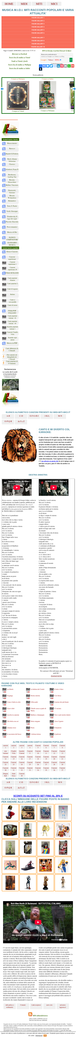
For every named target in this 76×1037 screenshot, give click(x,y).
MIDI (24, 4)
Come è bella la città (13, 702)
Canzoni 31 (13, 769)
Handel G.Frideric (12, 154)
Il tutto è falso (58, 689)
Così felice (57, 696)
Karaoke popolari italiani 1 (12, 328)
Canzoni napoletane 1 (12, 263)
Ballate (12, 294)
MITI (39, 4)
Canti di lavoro (12, 305)
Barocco (12, 148)
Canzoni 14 (5, 758)
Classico (12, 164)
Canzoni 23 (13, 763)
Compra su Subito (47, 79)
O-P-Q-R (8, 421)
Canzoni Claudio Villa (12, 333)
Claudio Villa (13, 752)
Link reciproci (36, 1005)
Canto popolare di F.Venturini (12, 362)
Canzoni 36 (54, 769)
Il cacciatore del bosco (14, 734)
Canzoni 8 (62, 746)
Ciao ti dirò (10, 708)
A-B (8, 415)
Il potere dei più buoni (61, 702)
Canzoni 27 (46, 763)
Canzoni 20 (54, 758)
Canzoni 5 (38, 746)
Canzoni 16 (21, 758)
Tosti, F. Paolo (12, 206)
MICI (54, 4)
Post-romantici (12, 227)
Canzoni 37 (62, 769)
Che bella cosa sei (13, 721)
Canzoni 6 (46, 746)
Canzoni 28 (54, 763)
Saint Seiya (13, 774)
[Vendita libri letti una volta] (10, 130)
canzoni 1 (5, 746)
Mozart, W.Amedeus (12, 196)
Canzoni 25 (30, 763)
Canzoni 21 (62, 758)
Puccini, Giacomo (12, 222)
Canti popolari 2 (12, 283)
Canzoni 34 (38, 769)
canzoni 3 (21, 746)
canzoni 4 (29, 746)
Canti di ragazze (12, 289)
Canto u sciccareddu (12, 301)
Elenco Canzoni (12, 251)
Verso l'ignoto (58, 721)
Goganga (10, 696)
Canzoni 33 (30, 769)
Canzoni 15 (13, 758)
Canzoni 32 (21, 769)
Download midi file (56, 676)
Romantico (12, 201)
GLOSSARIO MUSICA (12, 243)
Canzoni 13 (62, 752)
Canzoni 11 (46, 752)
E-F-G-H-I (34, 415)
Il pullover (57, 734)
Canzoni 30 (5, 769)
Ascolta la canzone (13, 715)
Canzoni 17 (30, 758)
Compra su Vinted (18, 111)
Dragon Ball (5, 774)
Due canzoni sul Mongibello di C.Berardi (12, 356)
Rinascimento (12, 143)
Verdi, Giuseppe (12, 211)
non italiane (5, 752)
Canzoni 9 (30, 752)
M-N (60, 415)
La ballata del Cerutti (37, 689)
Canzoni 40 (21, 774)
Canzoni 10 (38, 752)
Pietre (32, 728)
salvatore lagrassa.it (62, 1006)
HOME (9, 4)
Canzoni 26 (38, 763)
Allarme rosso (11, 728)
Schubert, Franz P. (12, 169)
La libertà (10, 689)
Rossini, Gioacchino (12, 181)
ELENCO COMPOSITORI (12, 238)
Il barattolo (57, 728)
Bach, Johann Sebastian (12, 160)
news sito (49, 1005)
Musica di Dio (12, 232)
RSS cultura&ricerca (40, 1015)
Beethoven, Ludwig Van (12, 175)
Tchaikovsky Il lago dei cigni (12, 217)
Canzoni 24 (21, 763)
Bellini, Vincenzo (12, 185)
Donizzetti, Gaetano (12, 191)
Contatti (23, 1005)
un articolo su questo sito (50, 461)
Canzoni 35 (46, 769)
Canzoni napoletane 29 (12, 268)
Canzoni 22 (5, 763)
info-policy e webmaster (10, 1006)
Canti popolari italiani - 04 (12, 322)
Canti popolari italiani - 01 (12, 317)
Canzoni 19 (46, 758)
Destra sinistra (35, 696)
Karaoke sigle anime (12, 338)
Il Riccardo (34, 702)
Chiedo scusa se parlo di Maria (38, 709)
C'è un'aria (57, 708)
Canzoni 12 (54, 752)
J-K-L (47, 415)
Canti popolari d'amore (12, 279)
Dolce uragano (35, 721)
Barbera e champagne (37, 715)
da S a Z (21, 421)
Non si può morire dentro (62, 715)
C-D (21, 415)
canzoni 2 (13, 746)
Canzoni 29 (62, 763)
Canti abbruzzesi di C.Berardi (12, 349)
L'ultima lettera (36, 734)
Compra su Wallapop (18, 79)
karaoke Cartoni (21, 752)
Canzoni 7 (54, 746)
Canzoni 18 (38, 758)
